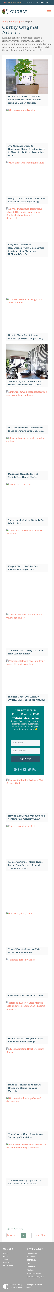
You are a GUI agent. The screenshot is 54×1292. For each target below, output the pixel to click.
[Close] (49, 605)
